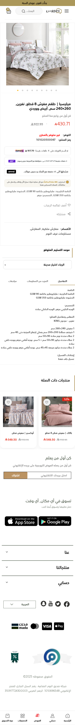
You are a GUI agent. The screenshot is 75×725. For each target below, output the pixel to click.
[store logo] (54, 11)
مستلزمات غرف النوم (58, 233)
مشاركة (61, 214)
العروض (37, 720)
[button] (18, 90)
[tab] (62, 281)
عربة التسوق (7, 720)
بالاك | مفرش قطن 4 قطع (58, 433)
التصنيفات (22, 720)
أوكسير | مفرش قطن (23, 433)
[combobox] (29, 11)
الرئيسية (67, 720)
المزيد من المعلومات (37, 281)
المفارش (36, 229)
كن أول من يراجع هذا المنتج (56, 116)
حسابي (52, 720)
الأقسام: (65, 229)
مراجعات (12, 281)
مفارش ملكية (50, 229)
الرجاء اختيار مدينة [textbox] (54, 264)
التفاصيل (62, 281)
